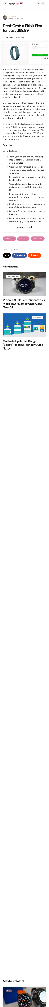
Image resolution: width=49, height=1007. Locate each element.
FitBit (24, 238)
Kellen (12, 16)
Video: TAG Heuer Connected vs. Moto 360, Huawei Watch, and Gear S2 (24, 303)
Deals (10, 238)
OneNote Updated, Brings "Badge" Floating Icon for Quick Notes (23, 344)
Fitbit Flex (38, 238)
